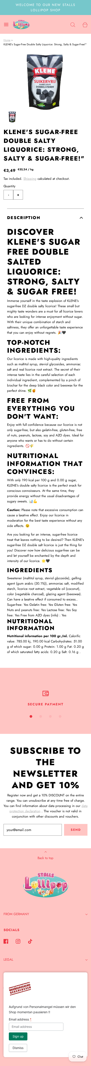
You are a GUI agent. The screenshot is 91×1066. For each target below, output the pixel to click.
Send (76, 829)
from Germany (16, 914)
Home (7, 40)
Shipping (29, 178)
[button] (12, 117)
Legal (8, 959)
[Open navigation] (6, 24)
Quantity (9, 186)
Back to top (45, 858)
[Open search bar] (73, 24)
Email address (20, 1019)
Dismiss (18, 1048)
